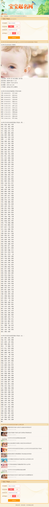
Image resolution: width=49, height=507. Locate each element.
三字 (14, 33)
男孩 (11, 26)
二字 (10, 33)
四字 (18, 33)
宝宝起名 (6, 16)
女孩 (17, 26)
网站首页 (18, 505)
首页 (2, 16)
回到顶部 (23, 505)
